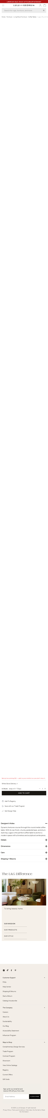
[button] (10, 801)
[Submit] (43, 10)
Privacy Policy (7, 1110)
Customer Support (9, 978)
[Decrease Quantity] (40, 789)
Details (24, 840)
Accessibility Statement (11, 1031)
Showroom (6, 1061)
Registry (5, 1070)
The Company (7, 1008)
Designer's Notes (24, 823)
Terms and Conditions (18, 1110)
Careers (5, 1012)
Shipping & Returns (9, 991)
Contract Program (9, 1056)
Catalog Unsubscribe (10, 1001)
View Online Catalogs (10, 1065)
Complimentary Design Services (14, 1047)
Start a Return (7, 996)
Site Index (29, 1110)
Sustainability (7, 1021)
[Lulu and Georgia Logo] (24, 5)
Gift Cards (6, 1079)
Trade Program (8, 1051)
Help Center (7, 987)
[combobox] (24, 10)
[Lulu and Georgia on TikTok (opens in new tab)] (7, 970)
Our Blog (6, 1026)
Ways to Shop (7, 1042)
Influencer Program (9, 1035)
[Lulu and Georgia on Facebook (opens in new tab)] (11, 970)
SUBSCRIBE (34, 1097)
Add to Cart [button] (24, 793)
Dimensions (24, 846)
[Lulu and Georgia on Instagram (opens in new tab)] (4, 970)
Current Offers (8, 1075)
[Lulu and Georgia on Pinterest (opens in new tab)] (15, 970)
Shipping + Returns (24, 859)
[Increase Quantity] (45, 789)
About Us (6, 1017)
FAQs (4, 982)
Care (24, 852)
